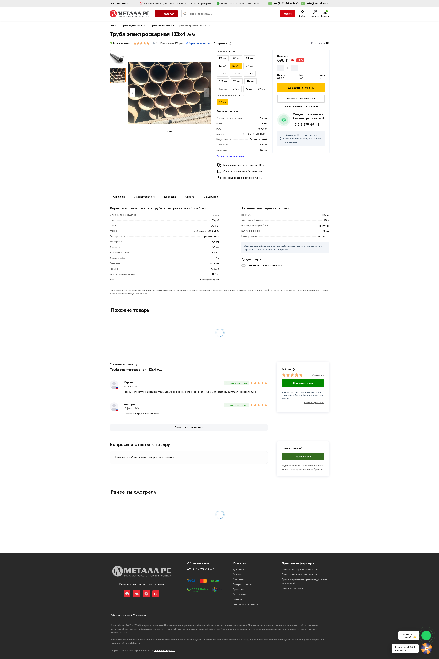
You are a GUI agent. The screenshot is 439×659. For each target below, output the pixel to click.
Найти (288, 13)
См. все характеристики (230, 156)
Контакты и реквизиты (245, 604)
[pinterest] (127, 593)
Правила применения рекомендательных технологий (305, 581)
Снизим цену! (311, 106)
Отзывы (240, 3)
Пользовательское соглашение (300, 574)
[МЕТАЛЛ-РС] (141, 573)
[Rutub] (155, 593)
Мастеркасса (139, 615)
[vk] (136, 593)
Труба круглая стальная (134, 25)
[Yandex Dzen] (146, 593)
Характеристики (144, 196)
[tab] (167, 131)
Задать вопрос (302, 456)
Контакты (253, 3)
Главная (114, 25)
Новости (237, 599)
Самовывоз (211, 196)
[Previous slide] (132, 92)
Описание (119, 196)
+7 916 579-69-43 (306, 125)
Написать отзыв (303, 383)
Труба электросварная (162, 25)
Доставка (169, 3)
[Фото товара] (169, 93)
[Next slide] (206, 92)
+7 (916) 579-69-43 (286, 3)
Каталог (168, 13)
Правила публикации (314, 402)
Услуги (192, 3)
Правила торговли (292, 588)
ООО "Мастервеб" (164, 650)
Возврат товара (242, 584)
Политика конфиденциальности (300, 569)
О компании (239, 594)
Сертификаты (206, 3)
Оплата (181, 3)
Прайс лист (227, 3)
